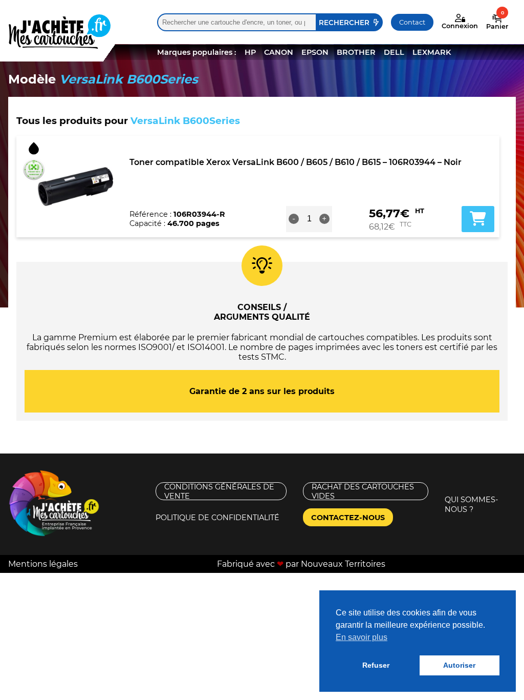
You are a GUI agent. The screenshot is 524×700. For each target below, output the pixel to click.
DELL (394, 52)
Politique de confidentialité (217, 517)
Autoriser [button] (459, 665)
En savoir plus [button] (361, 637)
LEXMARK (431, 52)
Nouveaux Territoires (343, 564)
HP (250, 52)
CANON (278, 52)
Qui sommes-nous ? (471, 504)
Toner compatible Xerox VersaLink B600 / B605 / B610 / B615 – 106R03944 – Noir (295, 162)
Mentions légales (43, 564)
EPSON (315, 52)
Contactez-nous (348, 517)
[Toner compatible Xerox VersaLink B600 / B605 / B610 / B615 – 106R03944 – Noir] (75, 186)
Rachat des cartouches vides (363, 491)
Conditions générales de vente (219, 491)
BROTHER (356, 52)
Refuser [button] (375, 665)
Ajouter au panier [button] (478, 219)
